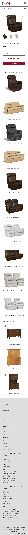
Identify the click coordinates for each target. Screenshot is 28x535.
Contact (5, 446)
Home (4, 429)
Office (4, 413)
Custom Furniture (7, 449)
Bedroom (5, 404)
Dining (4, 407)
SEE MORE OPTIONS (14, 59)
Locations (5, 440)
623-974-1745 (6, 466)
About (4, 431)
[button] (23, 16)
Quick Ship (5, 419)
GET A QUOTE (14, 63)
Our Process (6, 437)
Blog (4, 434)
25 (3, 66)
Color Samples (6, 422)
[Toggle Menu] (25, 3)
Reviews (5, 443)
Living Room (6, 410)
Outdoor (5, 416)
